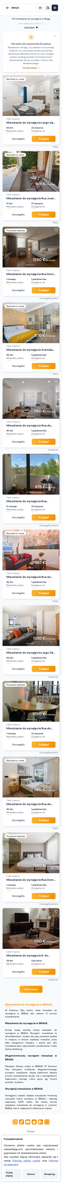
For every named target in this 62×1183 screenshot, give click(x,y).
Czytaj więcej (9, 1174)
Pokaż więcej (31, 989)
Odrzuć (31, 1174)
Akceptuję (49, 1174)
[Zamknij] (54, 36)
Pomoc (31, 1131)
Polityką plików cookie (26, 1160)
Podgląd (44, 138)
